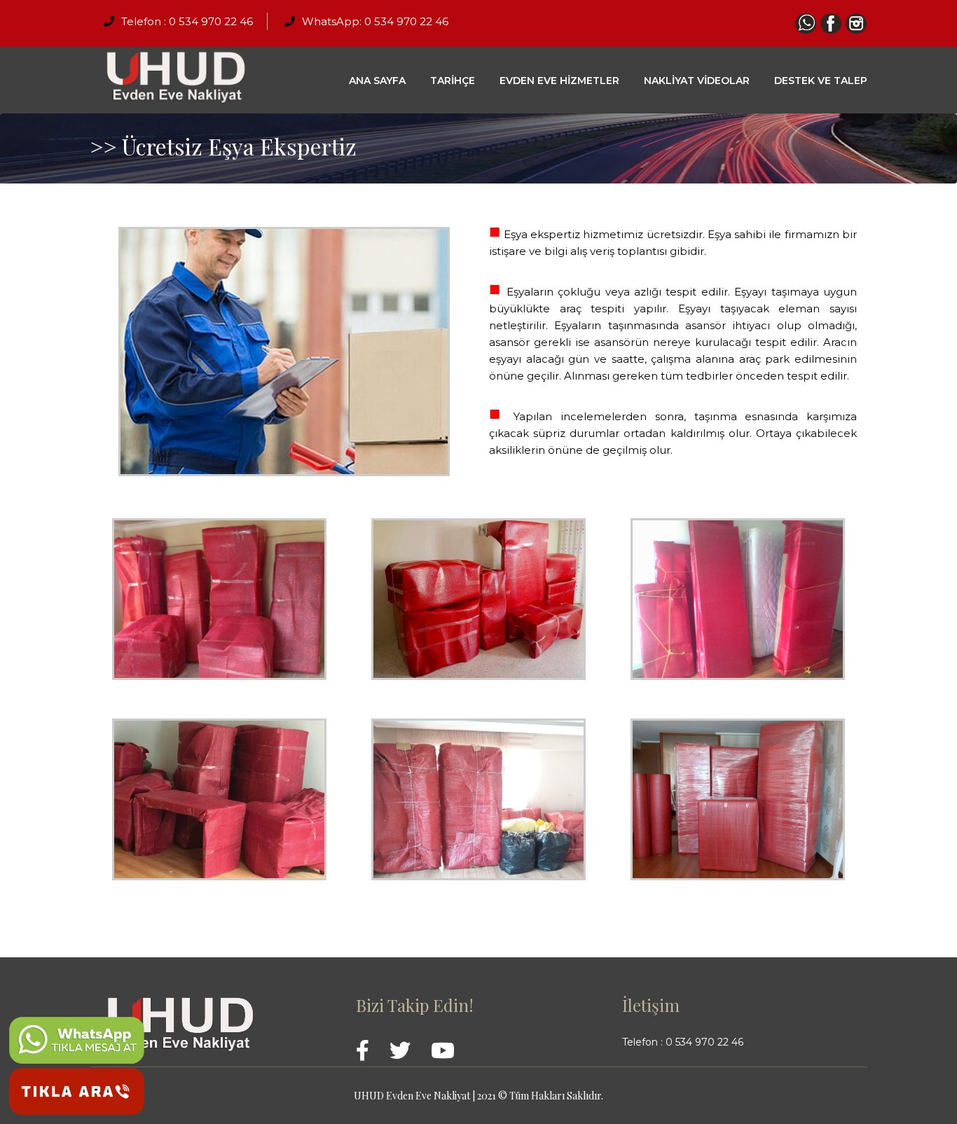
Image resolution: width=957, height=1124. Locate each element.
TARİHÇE (452, 80)
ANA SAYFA (377, 80)
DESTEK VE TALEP (820, 80)
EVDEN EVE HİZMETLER (559, 80)
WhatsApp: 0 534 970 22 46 (375, 21)
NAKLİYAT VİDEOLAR (697, 80)
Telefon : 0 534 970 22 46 (187, 21)
